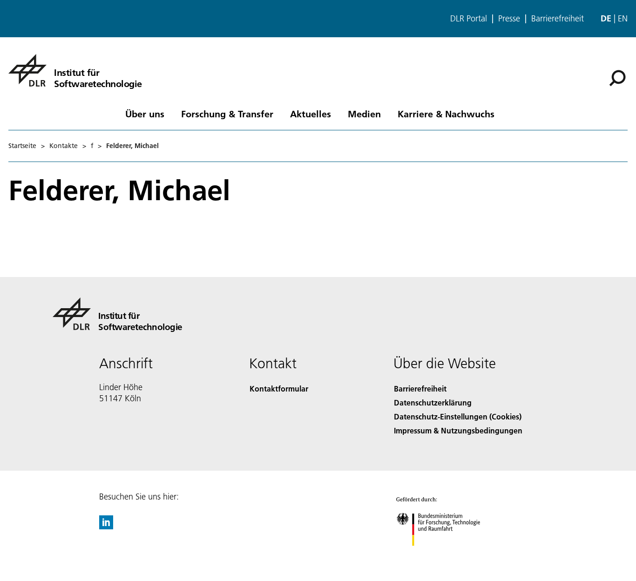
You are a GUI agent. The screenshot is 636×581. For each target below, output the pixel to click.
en (623, 18)
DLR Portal (468, 19)
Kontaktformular (279, 388)
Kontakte (63, 145)
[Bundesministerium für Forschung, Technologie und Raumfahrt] (447, 555)
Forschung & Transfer (227, 114)
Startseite (22, 145)
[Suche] (618, 77)
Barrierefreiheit (557, 19)
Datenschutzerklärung (433, 402)
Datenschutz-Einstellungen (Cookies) (457, 416)
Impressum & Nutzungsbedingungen (458, 430)
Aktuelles (310, 114)
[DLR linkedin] (106, 526)
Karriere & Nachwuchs (446, 114)
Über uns (144, 114)
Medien (364, 114)
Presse (509, 19)
